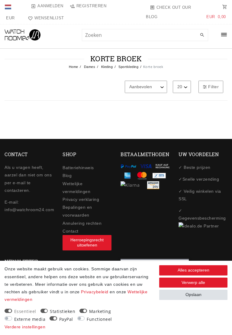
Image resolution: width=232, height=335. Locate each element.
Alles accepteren (193, 270)
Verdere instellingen (25, 326)
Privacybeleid (94, 291)
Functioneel (99, 319)
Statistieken (62, 311)
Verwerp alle (193, 282)
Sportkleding (128, 67)
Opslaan (193, 294)
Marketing (100, 311)
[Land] (9, 6)
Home (73, 67)
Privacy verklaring (81, 199)
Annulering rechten (82, 223)
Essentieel (25, 311)
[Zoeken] (202, 35)
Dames (89, 67)
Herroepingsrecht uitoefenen (87, 242)
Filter (213, 86)
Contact (71, 231)
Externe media (30, 319)
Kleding (106, 67)
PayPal (66, 319)
